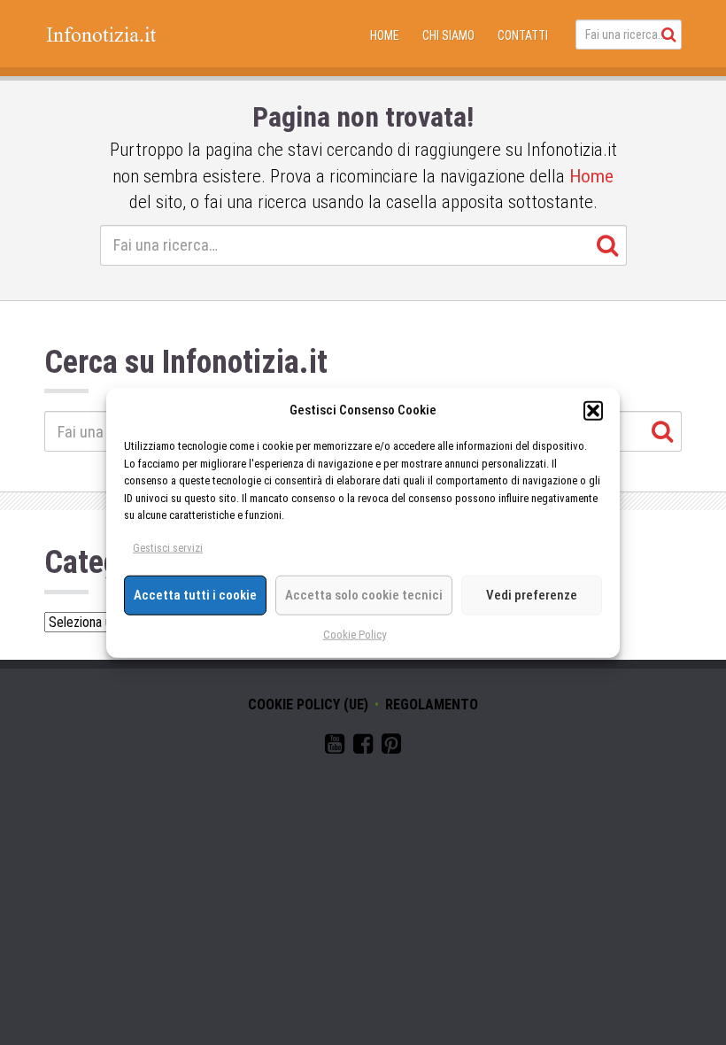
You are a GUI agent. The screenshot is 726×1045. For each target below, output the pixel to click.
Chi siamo (448, 35)
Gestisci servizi (168, 547)
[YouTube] (334, 747)
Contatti (523, 35)
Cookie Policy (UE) (308, 704)
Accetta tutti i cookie (195, 595)
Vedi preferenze (531, 595)
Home (384, 35)
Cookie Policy (354, 633)
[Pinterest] (391, 747)
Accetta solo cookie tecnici (364, 595)
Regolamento (431, 704)
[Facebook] (363, 747)
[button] (593, 410)
